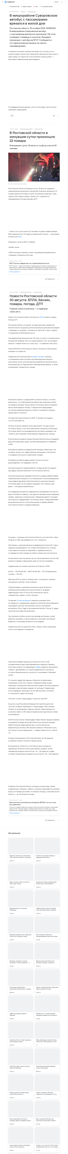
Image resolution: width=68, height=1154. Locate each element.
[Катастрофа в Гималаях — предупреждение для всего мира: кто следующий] (47, 929)
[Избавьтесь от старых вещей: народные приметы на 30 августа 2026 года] (47, 1008)
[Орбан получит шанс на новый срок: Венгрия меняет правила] (47, 902)
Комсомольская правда (26, 129)
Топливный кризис (47, 6)
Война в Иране (27, 6)
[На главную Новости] (11, 2)
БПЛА (41, 317)
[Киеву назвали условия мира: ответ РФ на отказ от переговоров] (20, 1087)
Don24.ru (23, 11)
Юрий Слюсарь (38, 356)
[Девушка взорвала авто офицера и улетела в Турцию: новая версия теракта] (20, 929)
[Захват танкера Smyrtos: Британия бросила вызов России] (47, 981)
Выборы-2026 (15, 6)
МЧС (20, 237)
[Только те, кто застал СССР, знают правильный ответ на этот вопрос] (47, 1139)
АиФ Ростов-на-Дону (26, 292)
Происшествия (32, 11)
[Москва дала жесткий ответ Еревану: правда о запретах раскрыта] (47, 955)
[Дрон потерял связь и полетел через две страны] (20, 876)
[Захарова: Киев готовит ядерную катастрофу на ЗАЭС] (20, 1034)
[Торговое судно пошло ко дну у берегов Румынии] (20, 1060)
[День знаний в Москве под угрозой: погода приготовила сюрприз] (47, 1113)
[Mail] (6, 2)
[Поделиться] (53, 116)
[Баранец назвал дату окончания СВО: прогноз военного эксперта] (20, 850)
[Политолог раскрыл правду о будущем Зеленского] (47, 850)
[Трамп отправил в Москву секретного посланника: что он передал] (47, 1087)
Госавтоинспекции (24, 600)
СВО (36, 6)
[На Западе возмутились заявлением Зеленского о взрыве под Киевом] (20, 981)
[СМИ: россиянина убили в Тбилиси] (20, 1008)
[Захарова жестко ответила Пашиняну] (20, 902)
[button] (34, 167)
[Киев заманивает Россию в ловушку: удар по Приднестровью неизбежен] (20, 1113)
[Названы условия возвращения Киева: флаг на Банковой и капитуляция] (47, 876)
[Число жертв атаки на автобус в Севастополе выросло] (20, 1139)
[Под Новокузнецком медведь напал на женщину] (47, 1060)
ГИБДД (38, 667)
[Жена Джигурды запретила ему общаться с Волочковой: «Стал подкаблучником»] (47, 1034)
